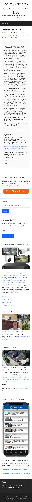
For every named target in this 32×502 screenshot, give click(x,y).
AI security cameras (14, 370)
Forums (7, 35)
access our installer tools (21, 463)
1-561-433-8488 (13, 186)
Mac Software (6, 302)
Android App (6, 299)
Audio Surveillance (14, 35)
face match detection (15, 377)
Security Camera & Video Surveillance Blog (16, 8)
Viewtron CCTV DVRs (18, 280)
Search (5, 211)
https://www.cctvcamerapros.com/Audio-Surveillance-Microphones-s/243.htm (15, 148)
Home (3, 35)
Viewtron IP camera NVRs (10, 282)
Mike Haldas (22, 485)
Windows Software (8, 305)
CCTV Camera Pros (15, 488)
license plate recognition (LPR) (19, 379)
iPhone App (5, 296)
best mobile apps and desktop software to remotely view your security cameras (14, 275)
